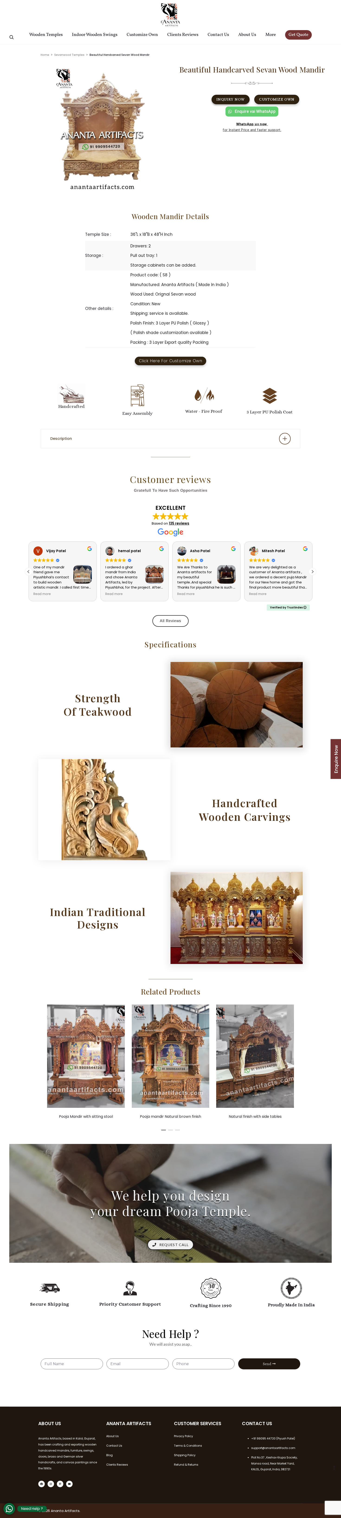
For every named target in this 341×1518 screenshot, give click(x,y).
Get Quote (298, 35)
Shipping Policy (185, 1455)
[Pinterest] (60, 1484)
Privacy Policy (183, 1436)
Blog (109, 1455)
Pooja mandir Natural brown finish (86, 1116)
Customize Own (142, 35)
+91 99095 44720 (263, 1438)
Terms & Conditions (188, 1446)
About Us (247, 35)
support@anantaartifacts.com (273, 1448)
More (270, 35)
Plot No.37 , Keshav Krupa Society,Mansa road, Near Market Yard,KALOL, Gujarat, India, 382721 (274, 1463)
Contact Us (218, 35)
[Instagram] (51, 1484)
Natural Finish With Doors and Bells (255, 1116)
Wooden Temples (46, 35)
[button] (312, 571)
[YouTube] (69, 1484)
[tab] (170, 438)
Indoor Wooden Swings (94, 35)
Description (61, 438)
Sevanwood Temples (69, 55)
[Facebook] (41, 1484)
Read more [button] (42, 594)
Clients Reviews (182, 35)
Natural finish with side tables (170, 1116)
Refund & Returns (186, 1465)
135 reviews (179, 523)
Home (45, 55)
